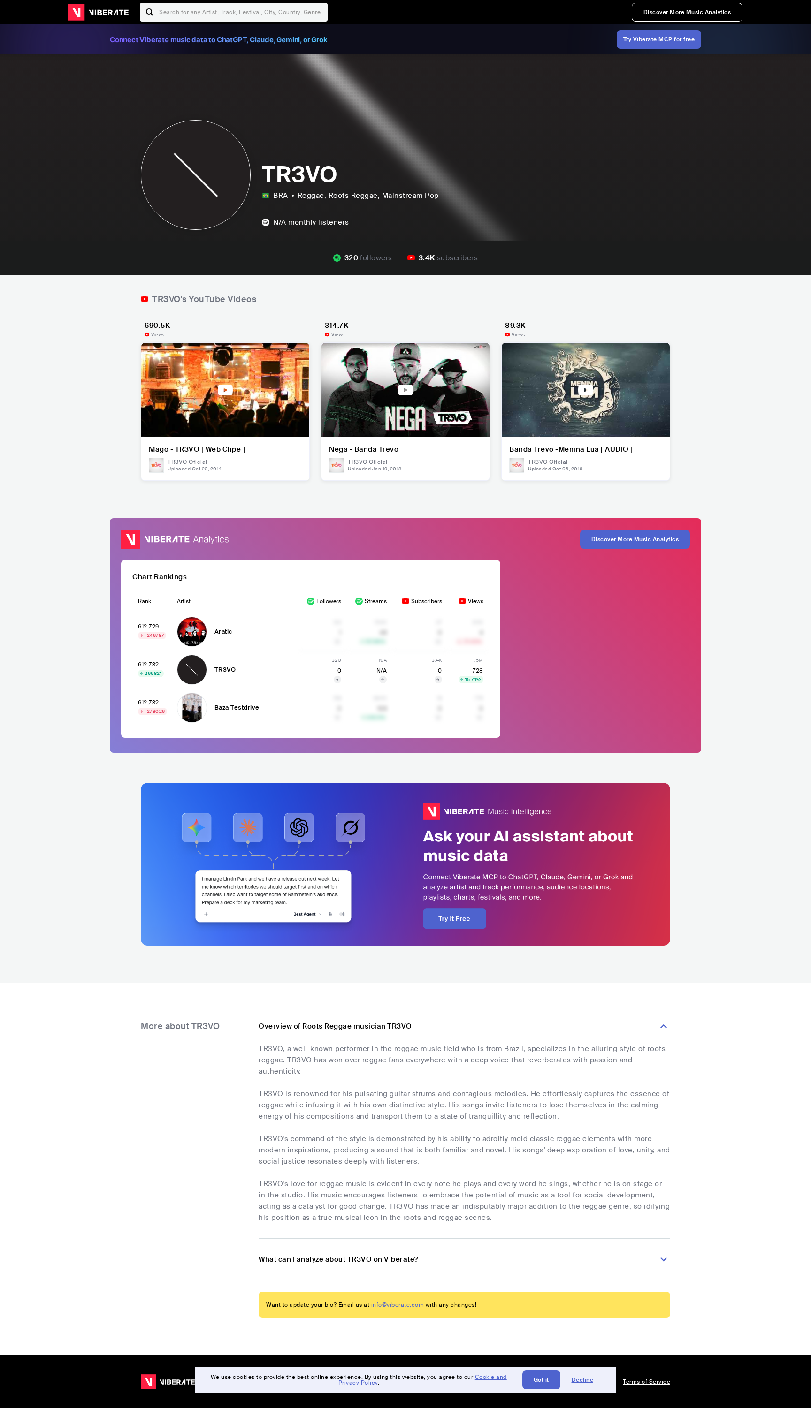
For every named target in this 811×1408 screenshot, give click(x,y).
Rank (144, 601)
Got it (541, 1380)
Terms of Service (646, 1381)
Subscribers (426, 601)
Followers (328, 601)
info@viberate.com (397, 1305)
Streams (376, 601)
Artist (184, 601)
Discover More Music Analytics (687, 12)
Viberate (98, 12)
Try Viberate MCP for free (659, 39)
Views (475, 601)
